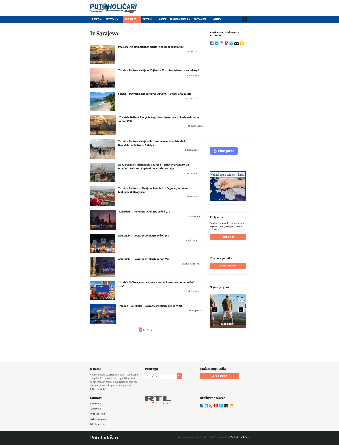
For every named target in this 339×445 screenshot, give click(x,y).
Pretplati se (228, 236)
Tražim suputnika (180, 19)
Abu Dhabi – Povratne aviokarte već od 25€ (144, 259)
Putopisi (148, 19)
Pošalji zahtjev (228, 265)
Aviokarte (131, 19)
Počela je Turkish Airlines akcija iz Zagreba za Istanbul (151, 46)
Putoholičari (104, 437)
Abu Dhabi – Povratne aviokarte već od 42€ (144, 211)
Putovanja (112, 19)
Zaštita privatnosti (98, 419)
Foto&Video (200, 19)
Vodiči (162, 19)
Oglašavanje (95, 409)
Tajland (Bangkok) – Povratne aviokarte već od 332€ (150, 305)
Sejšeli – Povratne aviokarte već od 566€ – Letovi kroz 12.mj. (154, 93)
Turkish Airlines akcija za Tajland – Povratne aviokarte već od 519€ (158, 70)
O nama (217, 19)
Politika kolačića (97, 424)
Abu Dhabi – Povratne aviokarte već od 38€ (144, 235)
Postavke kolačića (239, 437)
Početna (97, 19)
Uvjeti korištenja (97, 414)
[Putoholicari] (113, 7)
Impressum (95, 403)
